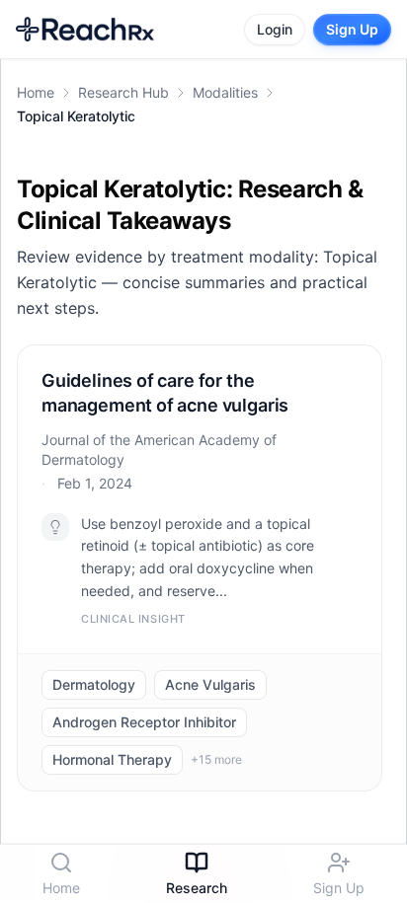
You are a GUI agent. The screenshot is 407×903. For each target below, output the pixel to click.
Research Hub (123, 92)
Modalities (225, 92)
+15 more (216, 759)
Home (35, 92)
